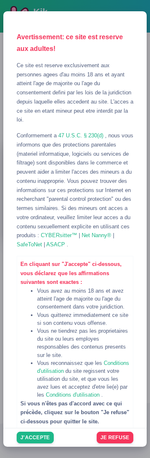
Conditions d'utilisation (73, 395)
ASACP (56, 244)
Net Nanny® (97, 235)
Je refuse (115, 437)
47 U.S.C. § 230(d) (81, 135)
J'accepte (35, 437)
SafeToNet (30, 244)
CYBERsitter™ (60, 235)
